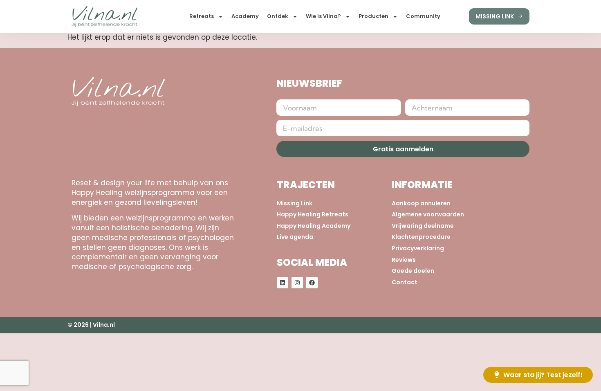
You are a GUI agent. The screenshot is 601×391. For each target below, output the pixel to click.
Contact (404, 282)
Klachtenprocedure (421, 237)
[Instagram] (297, 282)
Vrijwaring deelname (423, 226)
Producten (373, 16)
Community (423, 16)
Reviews (404, 260)
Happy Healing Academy (313, 226)
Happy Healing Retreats (312, 214)
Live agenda (295, 237)
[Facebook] (312, 282)
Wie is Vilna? (323, 16)
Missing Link (294, 203)
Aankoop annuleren (421, 203)
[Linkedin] (282, 282)
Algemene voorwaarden (428, 214)
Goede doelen (413, 271)
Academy (245, 16)
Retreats (201, 16)
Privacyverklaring (418, 248)
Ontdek (277, 16)
